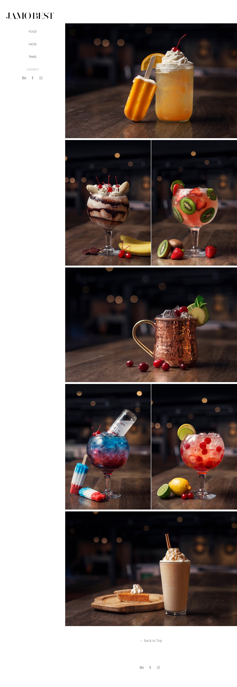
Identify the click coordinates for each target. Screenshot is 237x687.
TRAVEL (32, 57)
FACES (32, 44)
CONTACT (33, 69)
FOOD (33, 31)
